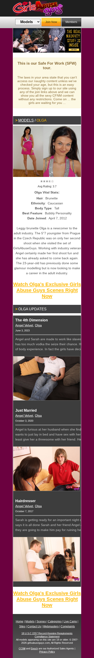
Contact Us (34, 626)
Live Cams (70, 621)
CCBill (22, 648)
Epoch (34, 648)
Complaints (68, 626)
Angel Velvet (24, 325)
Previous (19, 40)
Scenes (41, 621)
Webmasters (51, 626)
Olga (38, 325)
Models (26, 120)
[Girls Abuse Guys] (47, 8)
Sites (22, 626)
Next (74, 40)
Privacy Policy (47, 651)
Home (19, 621)
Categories (55, 621)
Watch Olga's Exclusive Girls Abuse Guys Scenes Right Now (47, 290)
